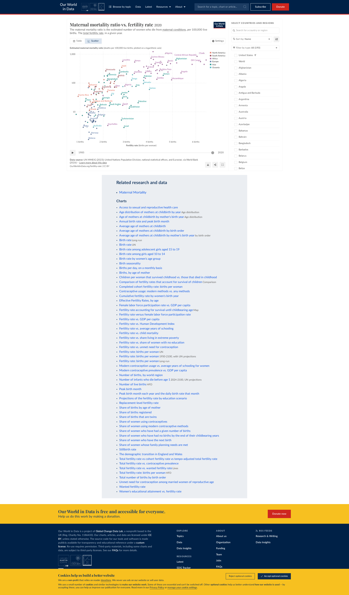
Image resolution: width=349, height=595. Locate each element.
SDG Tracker (184, 568)
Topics (180, 536)
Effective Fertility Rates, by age (139, 300)
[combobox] (221, 7)
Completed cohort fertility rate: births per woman (150, 286)
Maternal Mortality (132, 192)
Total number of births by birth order (142, 477)
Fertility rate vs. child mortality (138, 333)
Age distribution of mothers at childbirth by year (150, 212)
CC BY (106, 166)
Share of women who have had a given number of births (154, 431)
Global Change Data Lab (109, 531)
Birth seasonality (130, 263)
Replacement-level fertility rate (139, 403)
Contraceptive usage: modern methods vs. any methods (154, 291)
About (178, 7)
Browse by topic (122, 7)
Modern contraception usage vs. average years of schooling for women (164, 365)
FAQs (115, 550)
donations (106, 580)
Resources (162, 7)
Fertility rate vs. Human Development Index (146, 323)
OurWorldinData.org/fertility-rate (85, 166)
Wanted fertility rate (132, 486)
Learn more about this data (93, 163)
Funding (220, 548)
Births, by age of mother (134, 272)
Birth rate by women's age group (140, 258)
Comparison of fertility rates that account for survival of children (160, 282)
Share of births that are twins (138, 417)
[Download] (208, 165)
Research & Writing (267, 536)
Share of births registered (135, 412)
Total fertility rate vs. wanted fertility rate (145, 468)
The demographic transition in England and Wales (150, 454)
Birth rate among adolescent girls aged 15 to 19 (149, 249)
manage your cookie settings (182, 587)
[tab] (77, 41)
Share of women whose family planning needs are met (153, 445)
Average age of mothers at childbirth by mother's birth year (156, 235)
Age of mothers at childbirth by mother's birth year (151, 216)
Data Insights (184, 548)
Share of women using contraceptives (143, 421)
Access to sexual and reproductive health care (148, 207)
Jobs (218, 560)
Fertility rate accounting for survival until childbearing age (156, 310)
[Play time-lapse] (73, 153)
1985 (81, 152)
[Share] (215, 165)
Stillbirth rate (127, 449)
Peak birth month (130, 389)
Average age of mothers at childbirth (142, 226)
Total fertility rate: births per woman (142, 472)
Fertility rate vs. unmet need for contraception (148, 347)
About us (221, 536)
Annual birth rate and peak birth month (144, 221)
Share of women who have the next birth (145, 440)
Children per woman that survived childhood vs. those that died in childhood (168, 277)
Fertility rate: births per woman (139, 351)
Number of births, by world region (141, 375)
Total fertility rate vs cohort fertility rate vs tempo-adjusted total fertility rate (168, 459)
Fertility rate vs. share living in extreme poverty (149, 337)
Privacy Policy (157, 587)
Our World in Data (68, 7)
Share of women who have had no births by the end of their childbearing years (169, 435)
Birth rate (125, 240)
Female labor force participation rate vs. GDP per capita (154, 305)
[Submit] (244, 7)
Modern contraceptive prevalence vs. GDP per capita (153, 370)
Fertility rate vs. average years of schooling (146, 328)
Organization (223, 542)
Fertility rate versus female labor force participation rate (155, 314)
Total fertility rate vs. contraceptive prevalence (148, 463)
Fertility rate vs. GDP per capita (139, 319)
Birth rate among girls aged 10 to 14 (142, 254)
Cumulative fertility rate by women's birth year (149, 296)
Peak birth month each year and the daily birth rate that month (159, 393)
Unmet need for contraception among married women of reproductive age (166, 482)
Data (138, 7)
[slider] (213, 152)
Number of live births (132, 384)
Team (219, 554)
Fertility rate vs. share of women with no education (151, 342)
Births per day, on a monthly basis (140, 268)
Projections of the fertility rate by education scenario (153, 398)
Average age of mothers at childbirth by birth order (151, 230)
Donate (280, 7)
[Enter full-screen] (222, 165)
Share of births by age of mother (140, 407)
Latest (148, 7)
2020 (221, 152)
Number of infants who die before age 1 (144, 379)
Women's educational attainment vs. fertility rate (150, 491)
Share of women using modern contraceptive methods (153, 426)
